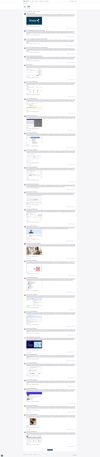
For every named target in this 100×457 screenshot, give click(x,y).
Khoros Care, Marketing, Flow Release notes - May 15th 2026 (35, 30)
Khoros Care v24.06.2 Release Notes (31, 81)
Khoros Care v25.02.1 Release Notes (31, 294)
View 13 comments (28, 130)
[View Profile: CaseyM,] (25, 244)
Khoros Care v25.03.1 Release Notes (31, 260)
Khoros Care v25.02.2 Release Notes (31, 277)
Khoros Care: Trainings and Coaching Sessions (33, 243)
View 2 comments (28, 206)
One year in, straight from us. (30, 13)
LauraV (27, 77)
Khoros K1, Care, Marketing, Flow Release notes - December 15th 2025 (37, 47)
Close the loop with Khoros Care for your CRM (33, 337)
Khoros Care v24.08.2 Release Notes (31, 167)
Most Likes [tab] (34, 11)
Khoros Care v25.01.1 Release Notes (31, 328)
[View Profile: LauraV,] (25, 65)
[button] (75, 28)
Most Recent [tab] (26, 11)
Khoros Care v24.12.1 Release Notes (31, 149)
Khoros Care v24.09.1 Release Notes (31, 388)
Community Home (25, 454)
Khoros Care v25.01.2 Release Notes (31, 311)
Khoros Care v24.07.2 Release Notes (31, 414)
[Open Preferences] (2, 456)
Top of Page (30, 454)
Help (38, 454)
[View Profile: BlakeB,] (25, 337)
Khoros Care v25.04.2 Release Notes (31, 209)
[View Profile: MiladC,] (25, 31)
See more (27, 25)
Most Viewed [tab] (38, 11)
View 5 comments (28, 258)
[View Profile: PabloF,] (25, 39)
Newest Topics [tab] (30, 11)
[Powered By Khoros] (75, 455)
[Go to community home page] (27, 1)
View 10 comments (28, 164)
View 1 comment (28, 429)
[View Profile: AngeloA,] (25, 14)
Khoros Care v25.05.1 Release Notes (31, 132)
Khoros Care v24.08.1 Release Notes (31, 405)
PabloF (27, 43)
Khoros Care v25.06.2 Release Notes (31, 98)
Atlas (23, 3)
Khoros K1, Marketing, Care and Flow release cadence (34, 56)
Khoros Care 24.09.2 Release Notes (31, 354)
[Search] (70, 1)
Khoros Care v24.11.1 (29, 64)
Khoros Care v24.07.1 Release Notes (31, 431)
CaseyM (27, 256)
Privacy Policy (35, 454)
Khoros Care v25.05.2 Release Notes (31, 115)
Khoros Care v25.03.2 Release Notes (31, 191)
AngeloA (27, 26)
